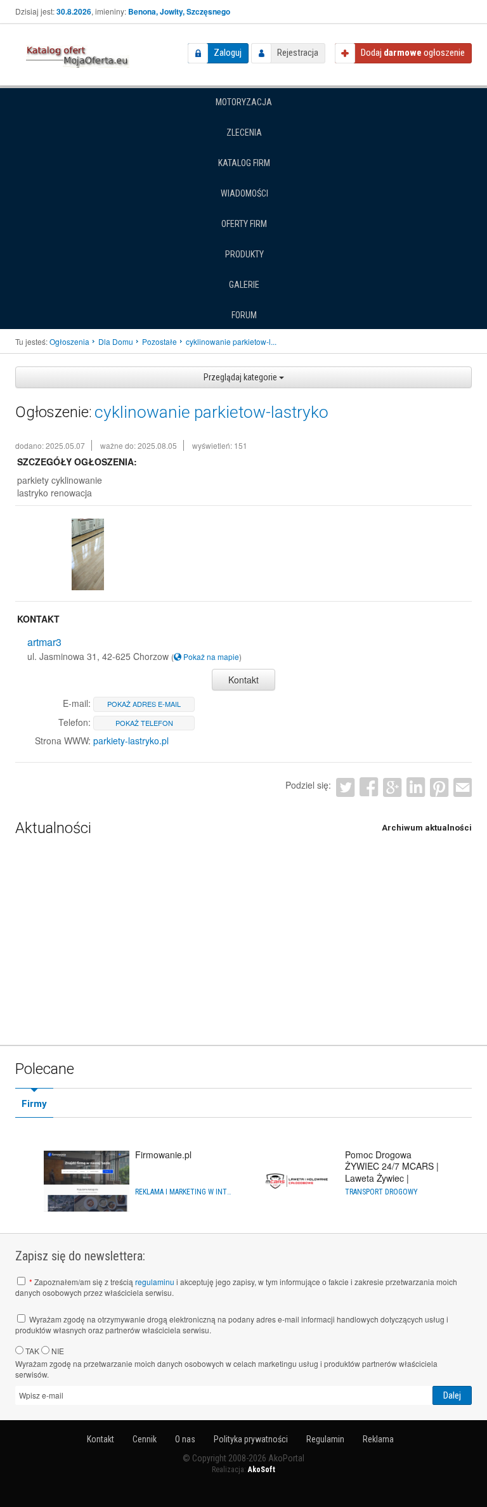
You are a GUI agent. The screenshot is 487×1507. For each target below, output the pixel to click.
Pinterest (439, 787)
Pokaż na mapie (210, 656)
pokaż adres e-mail (144, 704)
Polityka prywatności (251, 1439)
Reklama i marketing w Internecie (184, 1191)
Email (462, 787)
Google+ (392, 787)
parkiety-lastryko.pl (131, 740)
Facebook (368, 787)
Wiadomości (244, 193)
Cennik (145, 1439)
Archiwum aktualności (427, 827)
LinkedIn (415, 787)
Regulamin (325, 1439)
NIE (56, 1350)
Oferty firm (244, 224)
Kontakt (243, 679)
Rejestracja (297, 52)
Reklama (378, 1439)
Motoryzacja (244, 102)
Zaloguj (228, 52)
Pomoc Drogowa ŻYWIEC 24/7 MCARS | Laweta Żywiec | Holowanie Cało (392, 1172)
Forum (244, 315)
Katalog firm (244, 163)
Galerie (244, 285)
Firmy (34, 1103)
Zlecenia (244, 132)
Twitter (345, 787)
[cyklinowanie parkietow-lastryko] (87, 554)
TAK (31, 1350)
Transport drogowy (381, 1191)
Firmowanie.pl (163, 1154)
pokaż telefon (144, 723)
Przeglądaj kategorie (241, 377)
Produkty (244, 254)
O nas (185, 1439)
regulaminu (154, 1281)
